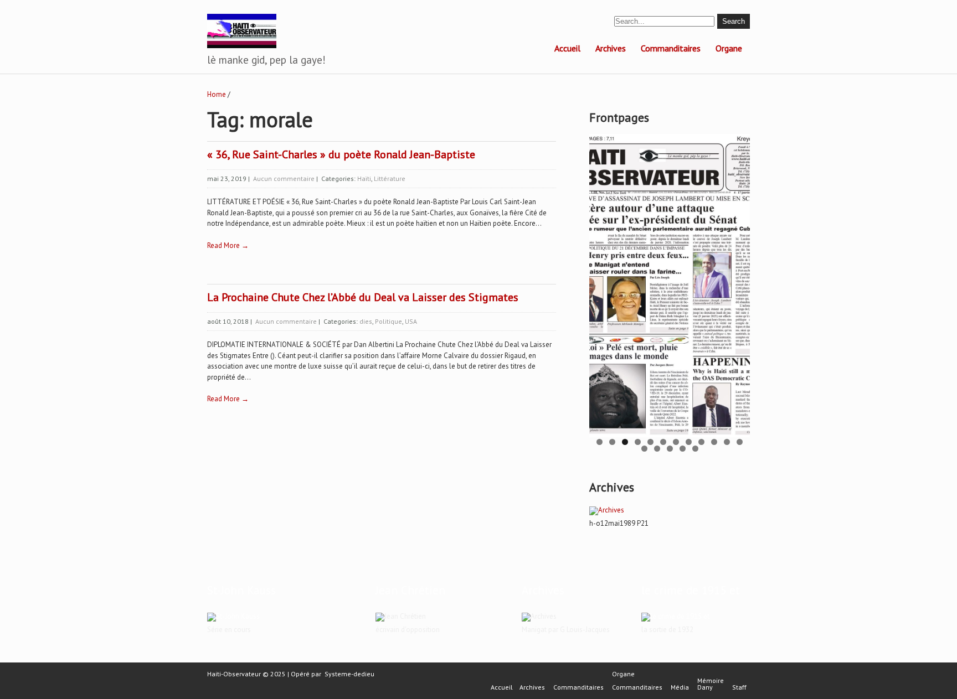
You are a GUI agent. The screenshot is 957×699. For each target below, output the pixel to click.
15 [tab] (670, 449)
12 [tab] (740, 442)
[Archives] (606, 510)
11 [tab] (727, 442)
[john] (233, 616)
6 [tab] (663, 442)
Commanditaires (671, 48)
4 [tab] (638, 442)
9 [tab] (701, 442)
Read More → (228, 245)
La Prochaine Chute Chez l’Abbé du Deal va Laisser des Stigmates (362, 297)
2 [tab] (612, 442)
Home (216, 94)
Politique (388, 321)
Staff (739, 687)
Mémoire (710, 680)
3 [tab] (625, 442)
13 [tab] (644, 449)
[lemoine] (675, 616)
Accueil (567, 48)
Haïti (364, 178)
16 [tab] (683, 449)
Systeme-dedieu (349, 674)
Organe (729, 48)
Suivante (736, 283)
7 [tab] (676, 442)
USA (411, 321)
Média (680, 687)
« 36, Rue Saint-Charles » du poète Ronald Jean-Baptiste (341, 154)
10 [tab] (714, 442)
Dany (705, 687)
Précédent (603, 283)
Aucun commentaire (284, 178)
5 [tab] (650, 442)
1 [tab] (599, 442)
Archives (610, 48)
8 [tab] (689, 442)
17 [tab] (695, 449)
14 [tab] (657, 449)
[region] (669, 285)
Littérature (389, 178)
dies (365, 321)
